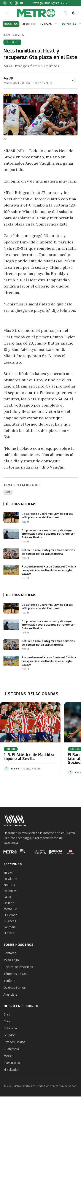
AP (11, 78)
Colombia (10, 1028)
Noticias (46, 23)
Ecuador (9, 1035)
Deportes (69, 23)
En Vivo (8, 873)
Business (9, 921)
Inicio (6, 35)
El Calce (8, 933)
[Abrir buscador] (65, 13)
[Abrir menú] (7, 13)
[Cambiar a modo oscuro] (74, 13)
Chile (6, 1021)
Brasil (7, 1014)
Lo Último (10, 879)
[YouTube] (21, 3)
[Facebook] (4, 3)
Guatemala (11, 1049)
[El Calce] (25, 852)
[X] (10, 3)
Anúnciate (10, 994)
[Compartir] (74, 80)
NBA (8, 492)
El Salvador (11, 1070)
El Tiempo (10, 915)
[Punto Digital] (55, 852)
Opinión (8, 903)
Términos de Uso (15, 974)
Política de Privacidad (18, 967)
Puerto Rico (11, 1063)
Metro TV (10, 909)
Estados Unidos (14, 1042)
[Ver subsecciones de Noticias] (56, 24)
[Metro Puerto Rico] (10, 852)
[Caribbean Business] (41, 852)
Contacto (9, 953)
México (8, 1056)
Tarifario (9, 981)
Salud (7, 897)
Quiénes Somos (14, 987)
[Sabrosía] (71, 852)
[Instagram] (16, 3)
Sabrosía (9, 927)
